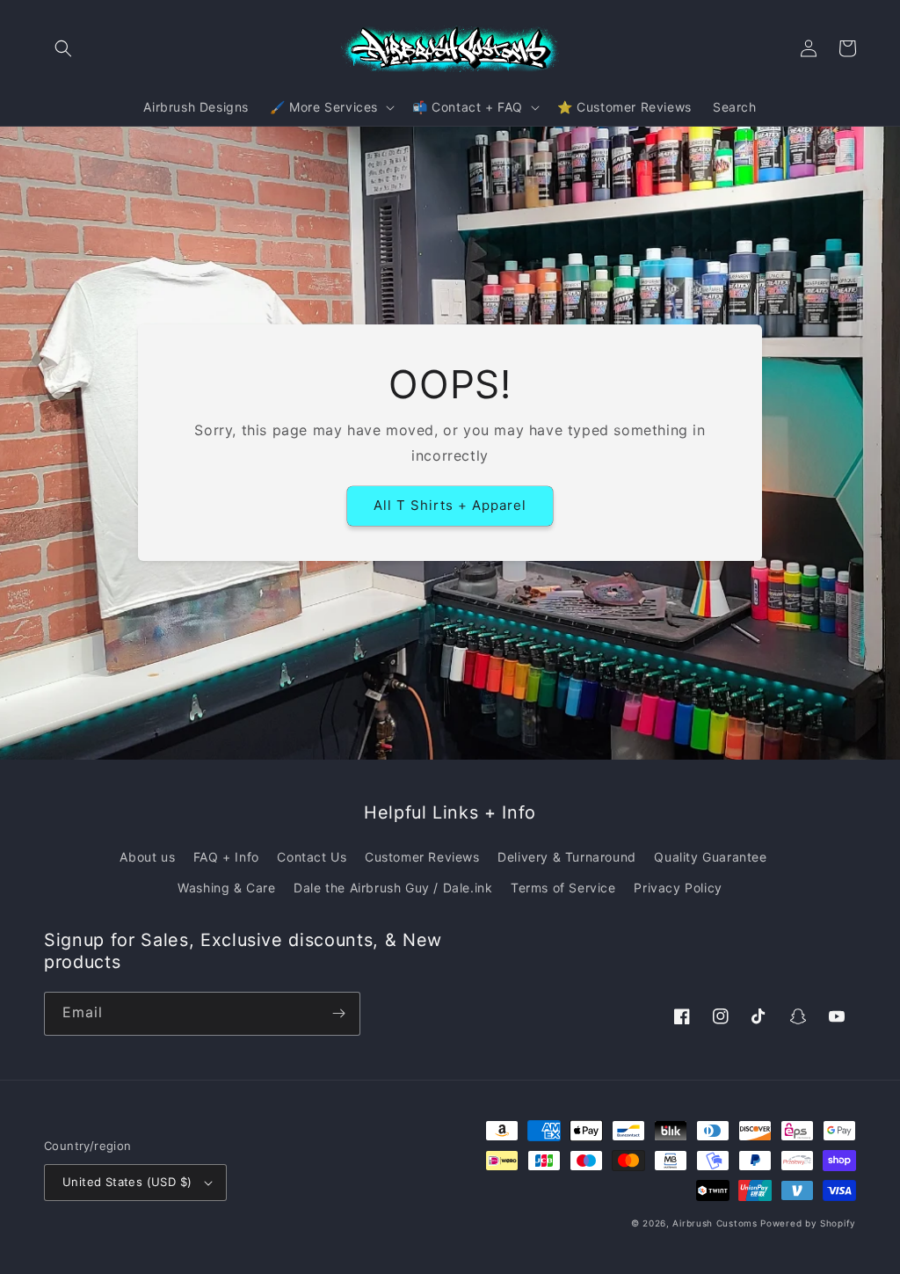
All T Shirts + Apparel (450, 505)
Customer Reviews (422, 856)
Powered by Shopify (808, 1223)
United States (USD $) (127, 1182)
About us (147, 856)
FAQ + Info (226, 856)
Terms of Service (563, 887)
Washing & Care (226, 887)
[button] (63, 48)
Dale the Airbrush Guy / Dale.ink (393, 887)
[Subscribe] (338, 1014)
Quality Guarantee (710, 856)
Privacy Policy (678, 887)
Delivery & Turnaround (566, 856)
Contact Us (311, 856)
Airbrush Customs (714, 1223)
